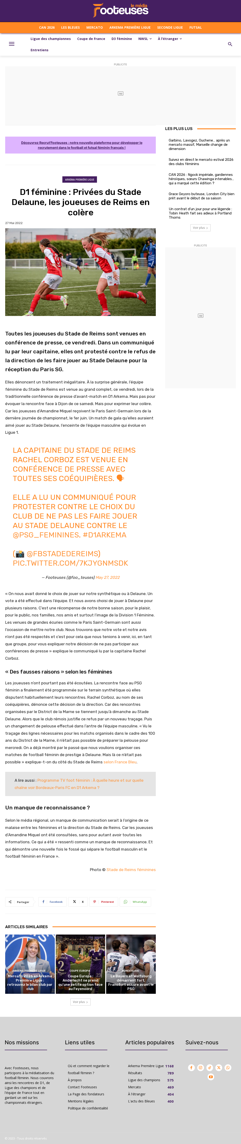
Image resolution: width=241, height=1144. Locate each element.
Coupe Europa (79, 971)
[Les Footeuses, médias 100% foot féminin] (120, 11)
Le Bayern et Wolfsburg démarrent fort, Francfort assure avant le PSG (131, 982)
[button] (230, 44)
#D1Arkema (104, 534)
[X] (218, 1067)
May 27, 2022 (108, 577)
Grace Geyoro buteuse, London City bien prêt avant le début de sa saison (201, 196)
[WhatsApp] (228, 1067)
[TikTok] (209, 1067)
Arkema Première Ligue (79, 179)
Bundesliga (130, 971)
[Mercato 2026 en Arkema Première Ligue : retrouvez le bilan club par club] (30, 964)
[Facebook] (191, 1067)
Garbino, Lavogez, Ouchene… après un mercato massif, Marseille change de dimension (199, 144)
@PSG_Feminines (46, 534)
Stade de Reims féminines (131, 869)
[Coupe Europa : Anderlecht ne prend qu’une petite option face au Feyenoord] (80, 964)
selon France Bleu (120, 762)
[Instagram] (200, 1067)
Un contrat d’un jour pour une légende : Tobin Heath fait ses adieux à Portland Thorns (200, 213)
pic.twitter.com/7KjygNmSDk (70, 563)
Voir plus (79, 1002)
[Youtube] (211, 1076)
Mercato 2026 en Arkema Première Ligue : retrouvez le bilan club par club (29, 982)
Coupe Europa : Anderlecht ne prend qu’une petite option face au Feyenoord (80, 982)
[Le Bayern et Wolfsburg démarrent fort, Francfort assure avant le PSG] (131, 964)
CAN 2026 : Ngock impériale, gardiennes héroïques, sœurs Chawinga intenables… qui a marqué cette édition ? (201, 179)
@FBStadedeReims (62, 553)
